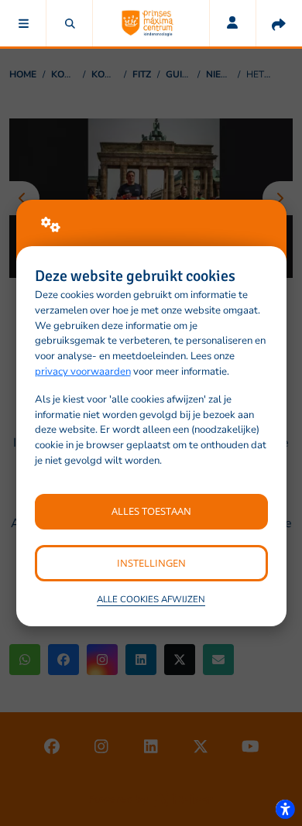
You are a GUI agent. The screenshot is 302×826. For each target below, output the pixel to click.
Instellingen (151, 563)
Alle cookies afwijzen (151, 599)
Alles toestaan (151, 511)
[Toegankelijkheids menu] (285, 809)
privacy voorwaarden (83, 372)
